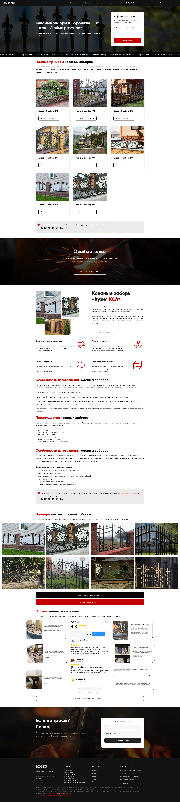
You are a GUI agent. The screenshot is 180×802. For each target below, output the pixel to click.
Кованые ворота (69, 772)
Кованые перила (69, 770)
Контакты (119, 3)
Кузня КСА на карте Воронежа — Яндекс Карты (90, 692)
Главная (73, 3)
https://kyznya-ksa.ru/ (64, 793)
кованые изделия (129, 493)
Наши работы (100, 3)
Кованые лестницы (70, 780)
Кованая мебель (69, 778)
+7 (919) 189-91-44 (130, 3)
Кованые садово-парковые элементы (76, 782)
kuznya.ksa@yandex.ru (127, 779)
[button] (147, 3)
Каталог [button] (88, 3)
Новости (110, 3)
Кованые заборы (69, 776)
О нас (80, 3)
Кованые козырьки (69, 774)
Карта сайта (124, 783)
